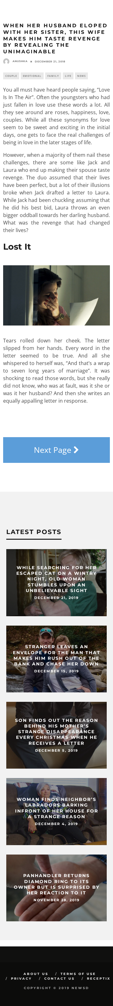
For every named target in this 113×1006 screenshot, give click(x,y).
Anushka (20, 61)
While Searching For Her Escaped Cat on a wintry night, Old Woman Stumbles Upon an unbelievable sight (56, 579)
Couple (11, 75)
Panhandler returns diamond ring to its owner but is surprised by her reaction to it (57, 884)
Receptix (98, 979)
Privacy (21, 979)
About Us (36, 974)
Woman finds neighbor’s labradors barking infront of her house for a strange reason (56, 808)
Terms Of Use (78, 974)
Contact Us (59, 979)
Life (68, 75)
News (81, 75)
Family (53, 75)
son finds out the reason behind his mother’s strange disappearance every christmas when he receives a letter (56, 731)
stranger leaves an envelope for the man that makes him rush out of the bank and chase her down (56, 655)
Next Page (53, 449)
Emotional (32, 75)
